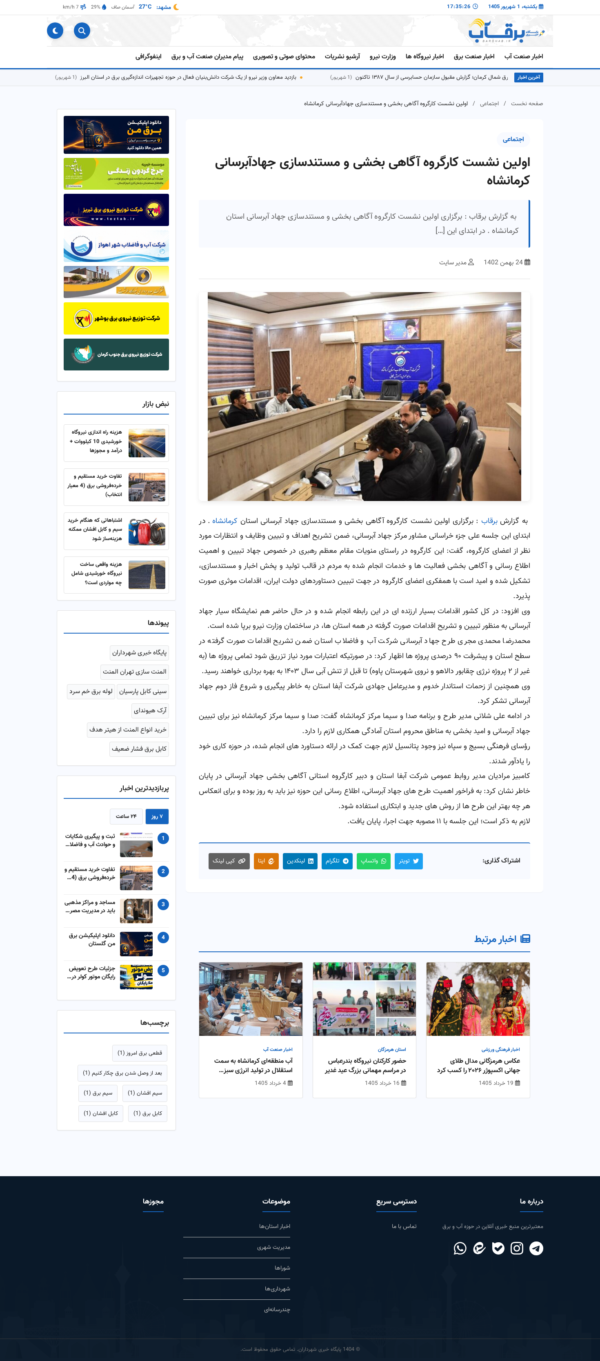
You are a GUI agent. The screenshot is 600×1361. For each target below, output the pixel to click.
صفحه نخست (527, 104)
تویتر (404, 861)
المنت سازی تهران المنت (135, 672)
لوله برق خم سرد (91, 692)
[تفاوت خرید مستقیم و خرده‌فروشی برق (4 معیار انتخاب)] (147, 487)
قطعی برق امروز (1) (140, 1053)
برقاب (489, 521)
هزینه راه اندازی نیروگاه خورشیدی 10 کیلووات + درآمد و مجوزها (96, 441)
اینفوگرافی (149, 57)
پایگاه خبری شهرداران (139, 653)
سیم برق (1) (98, 1093)
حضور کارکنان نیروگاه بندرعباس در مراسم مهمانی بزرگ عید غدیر (365, 1066)
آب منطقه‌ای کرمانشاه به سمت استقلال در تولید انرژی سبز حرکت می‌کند (253, 1066)
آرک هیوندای (150, 711)
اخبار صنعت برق (474, 57)
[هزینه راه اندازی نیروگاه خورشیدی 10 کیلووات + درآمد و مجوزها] (147, 443)
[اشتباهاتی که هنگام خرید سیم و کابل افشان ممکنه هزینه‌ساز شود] (147, 531)
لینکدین (296, 861)
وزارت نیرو (383, 57)
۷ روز (157, 816)
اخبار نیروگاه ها (425, 57)
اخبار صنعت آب (523, 57)
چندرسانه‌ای (277, 1309)
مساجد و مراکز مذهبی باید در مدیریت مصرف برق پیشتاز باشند (89, 907)
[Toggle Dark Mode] (55, 30)
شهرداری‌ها (277, 1289)
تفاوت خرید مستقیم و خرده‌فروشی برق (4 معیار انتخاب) (94, 485)
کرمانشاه (225, 521)
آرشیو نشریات (342, 57)
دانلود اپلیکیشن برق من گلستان (92, 940)
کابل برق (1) (147, 1113)
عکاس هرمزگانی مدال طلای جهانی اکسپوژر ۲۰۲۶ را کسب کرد (478, 1066)
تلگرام (333, 861)
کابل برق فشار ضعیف (139, 749)
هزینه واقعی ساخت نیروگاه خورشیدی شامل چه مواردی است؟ (96, 573)
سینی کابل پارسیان (143, 692)
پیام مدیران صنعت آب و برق (207, 57)
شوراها (282, 1268)
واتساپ (369, 861)
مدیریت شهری (273, 1247)
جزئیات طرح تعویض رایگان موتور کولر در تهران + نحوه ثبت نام (90, 973)
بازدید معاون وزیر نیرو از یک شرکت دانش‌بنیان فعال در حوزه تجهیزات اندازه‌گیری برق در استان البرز (222, 77)
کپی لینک (224, 861)
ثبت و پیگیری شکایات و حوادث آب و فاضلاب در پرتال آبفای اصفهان (90, 841)
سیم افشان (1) (145, 1093)
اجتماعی (489, 104)
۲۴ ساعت (126, 816)
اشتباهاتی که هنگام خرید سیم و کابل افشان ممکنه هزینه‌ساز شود (95, 529)
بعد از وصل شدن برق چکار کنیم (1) (122, 1073)
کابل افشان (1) (101, 1113)
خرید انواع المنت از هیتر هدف (128, 730)
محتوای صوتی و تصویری (284, 57)
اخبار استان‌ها (274, 1226)
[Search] (82, 30)
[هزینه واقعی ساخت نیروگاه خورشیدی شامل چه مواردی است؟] (147, 575)
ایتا (261, 861)
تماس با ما (404, 1226)
